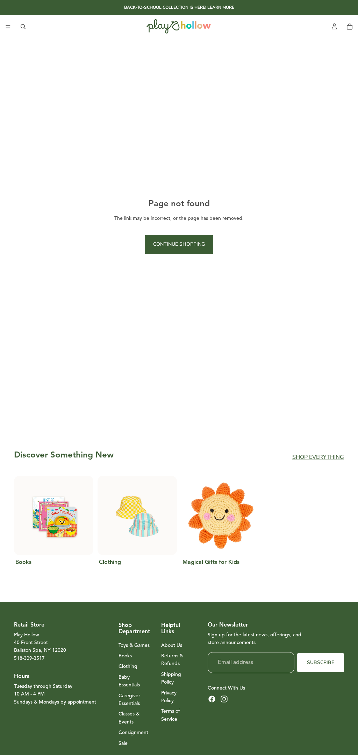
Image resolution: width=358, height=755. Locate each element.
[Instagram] (224, 699)
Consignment (133, 732)
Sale (123, 743)
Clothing (128, 666)
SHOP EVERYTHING (318, 457)
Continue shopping (179, 244)
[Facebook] (212, 699)
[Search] (23, 26)
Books (125, 656)
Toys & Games (134, 645)
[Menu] (8, 27)
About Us (171, 645)
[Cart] (349, 26)
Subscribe (320, 662)
